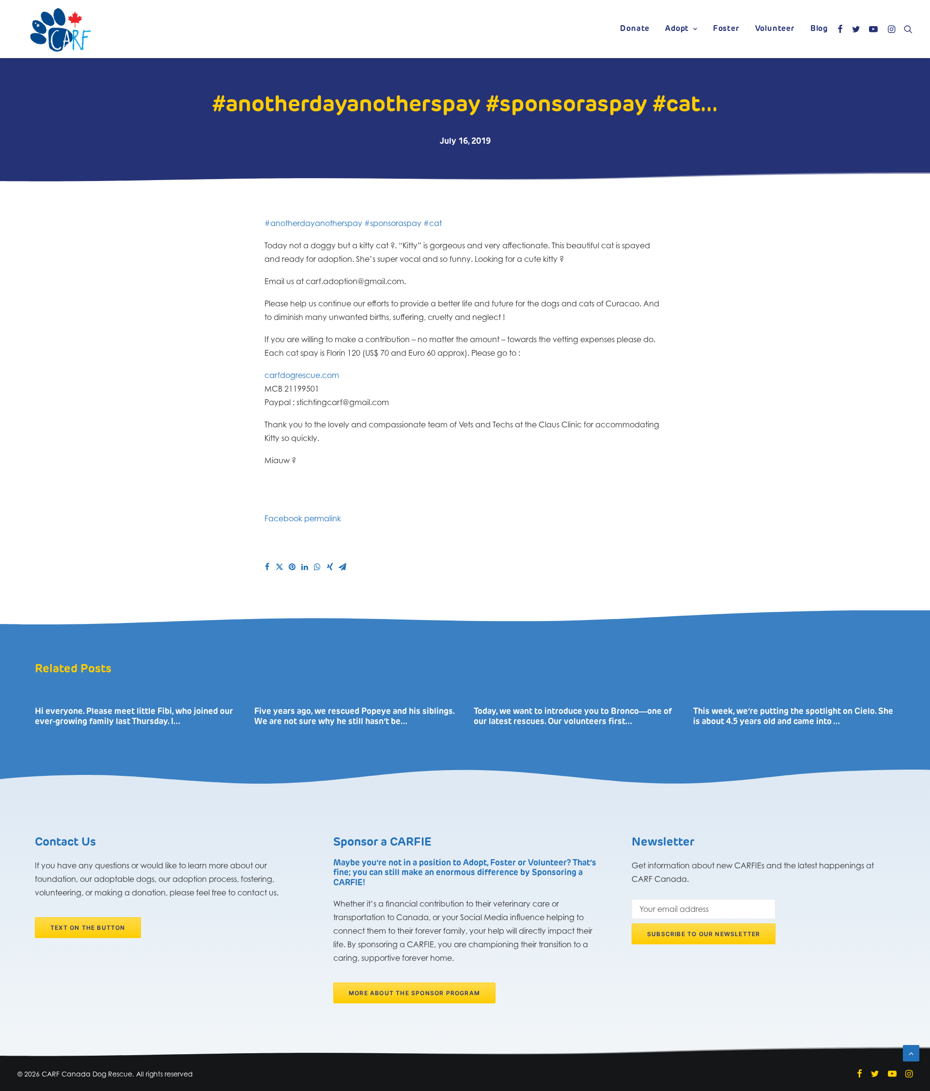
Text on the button (87, 927)
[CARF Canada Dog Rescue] (60, 29)
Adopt (677, 29)
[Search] (906, 29)
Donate (635, 29)
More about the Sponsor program (414, 993)
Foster (726, 29)
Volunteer (775, 29)
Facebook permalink (302, 518)
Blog (819, 29)
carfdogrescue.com (301, 375)
